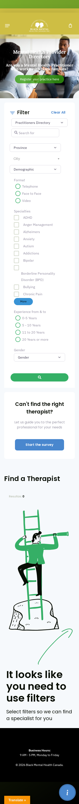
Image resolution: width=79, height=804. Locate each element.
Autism (28, 246)
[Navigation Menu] (7, 26)
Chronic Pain (32, 294)
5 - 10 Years (31, 325)
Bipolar (28, 260)
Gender (19, 350)
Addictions (31, 253)
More (23, 301)
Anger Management (38, 225)
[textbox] (36, 159)
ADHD (27, 217)
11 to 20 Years (33, 332)
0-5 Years (29, 318)
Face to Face (31, 193)
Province (20, 146)
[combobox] (35, 159)
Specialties (22, 211)
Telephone (30, 186)
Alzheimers (31, 232)
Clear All (58, 112)
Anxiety (29, 239)
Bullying (29, 287)
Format (19, 180)
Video (26, 201)
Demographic (20, 168)
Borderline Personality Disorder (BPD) (38, 276)
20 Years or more (35, 339)
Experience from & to (30, 312)
